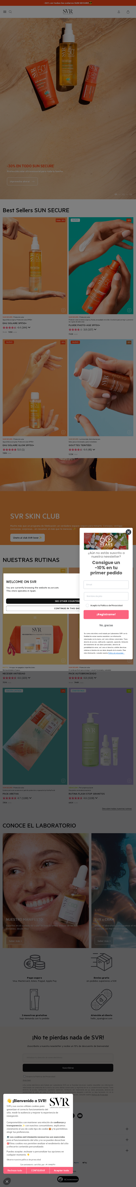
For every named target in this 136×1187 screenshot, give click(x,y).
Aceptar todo (61, 1170)
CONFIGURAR (38, 1170)
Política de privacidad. (116, 653)
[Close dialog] (128, 532)
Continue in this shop (68, 608)
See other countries (68, 601)
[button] (7, 1181)
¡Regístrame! (106, 614)
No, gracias (106, 625)
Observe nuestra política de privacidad (24, 1159)
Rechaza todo (15, 1170)
